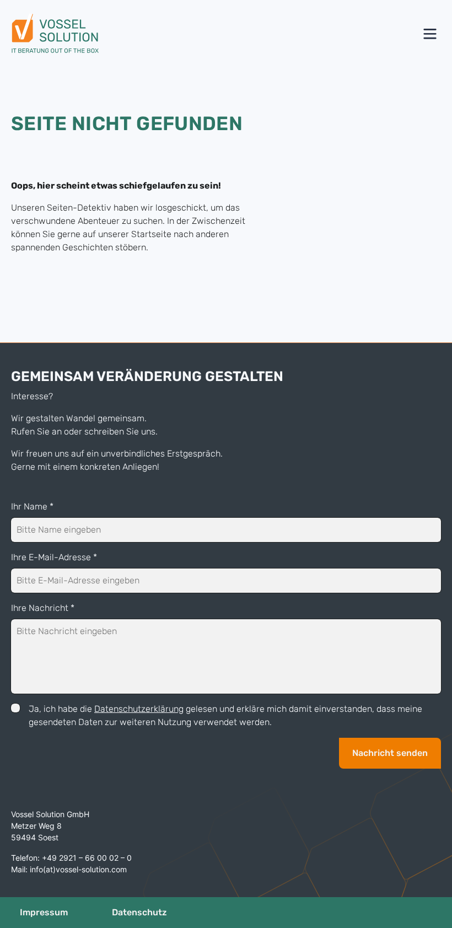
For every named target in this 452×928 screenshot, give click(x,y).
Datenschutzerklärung (139, 709)
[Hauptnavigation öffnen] (430, 34)
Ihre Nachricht (42, 608)
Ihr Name (32, 506)
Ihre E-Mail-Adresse (54, 557)
